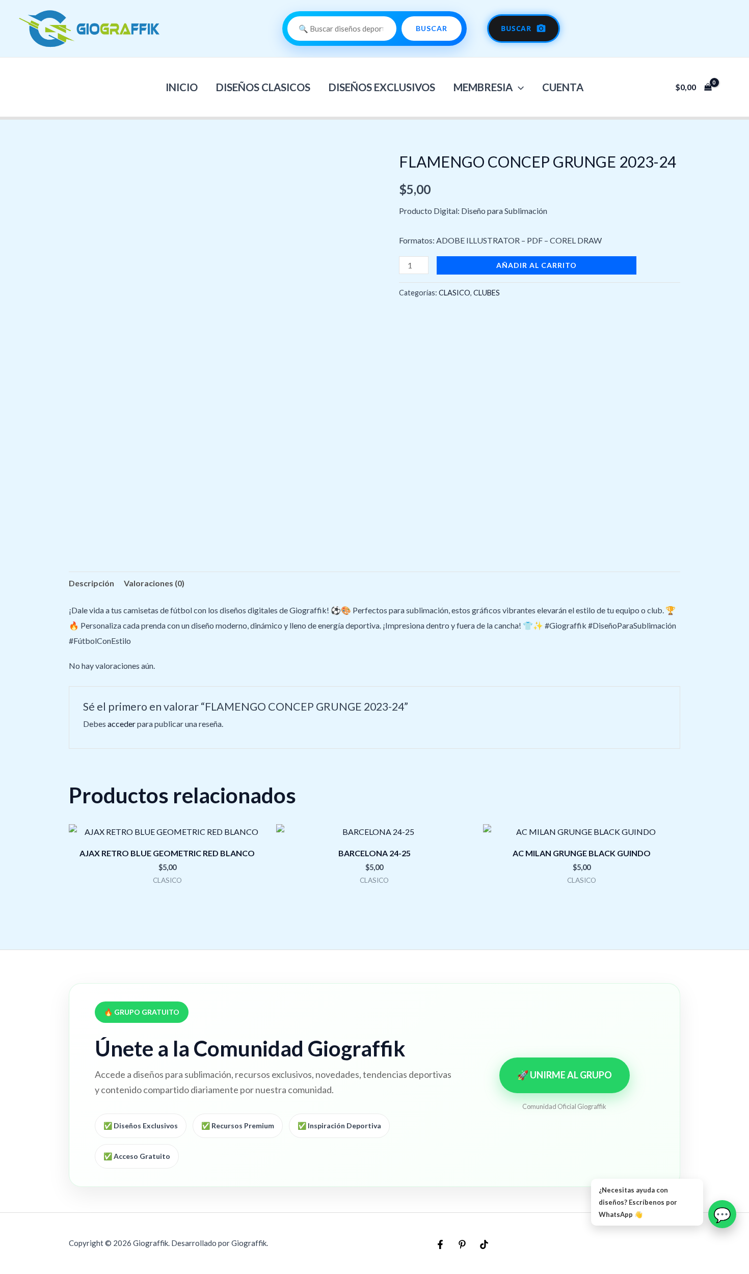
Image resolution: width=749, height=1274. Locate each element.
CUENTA (562, 87)
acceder (122, 723)
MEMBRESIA (483, 87)
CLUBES (486, 292)
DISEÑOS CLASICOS (263, 87)
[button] (518, 87)
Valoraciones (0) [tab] (154, 583)
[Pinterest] (462, 1244)
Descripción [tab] (91, 583)
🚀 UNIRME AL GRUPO (564, 1074)
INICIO (182, 87)
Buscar (431, 28)
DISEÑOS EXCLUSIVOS (382, 87)
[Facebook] (440, 1244)
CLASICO (454, 292)
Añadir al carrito (536, 265)
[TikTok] (484, 1244)
